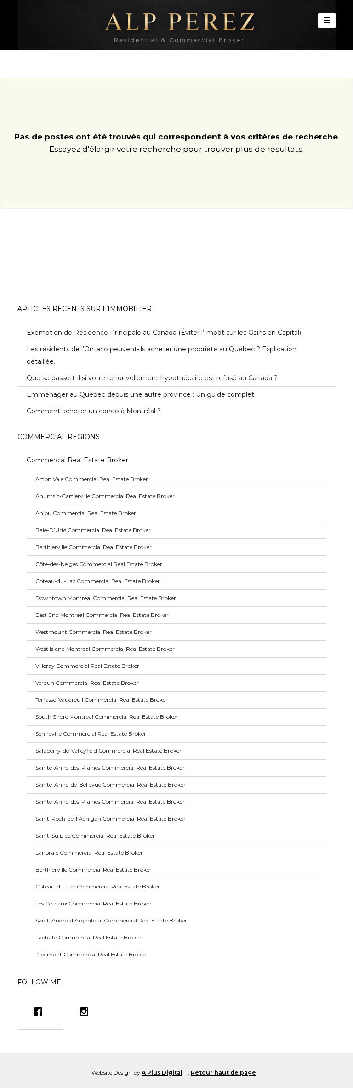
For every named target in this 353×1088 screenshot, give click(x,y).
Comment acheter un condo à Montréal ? (94, 411)
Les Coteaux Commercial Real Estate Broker (93, 903)
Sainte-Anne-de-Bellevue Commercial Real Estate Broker (110, 784)
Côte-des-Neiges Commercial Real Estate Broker (98, 564)
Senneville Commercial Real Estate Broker (90, 733)
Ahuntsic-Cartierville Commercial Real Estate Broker (105, 496)
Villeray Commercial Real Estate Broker (87, 665)
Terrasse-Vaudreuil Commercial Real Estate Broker (101, 699)
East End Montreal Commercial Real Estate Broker (102, 614)
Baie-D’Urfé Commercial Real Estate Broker (93, 530)
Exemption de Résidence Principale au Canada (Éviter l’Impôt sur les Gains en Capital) (164, 332)
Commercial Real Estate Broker (77, 460)
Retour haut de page (223, 1072)
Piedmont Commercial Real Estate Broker (91, 954)
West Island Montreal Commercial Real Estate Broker (105, 648)
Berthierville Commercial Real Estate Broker (93, 547)
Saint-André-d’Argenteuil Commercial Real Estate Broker (111, 920)
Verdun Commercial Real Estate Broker (87, 682)
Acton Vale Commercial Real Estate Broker (91, 479)
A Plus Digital (162, 1072)
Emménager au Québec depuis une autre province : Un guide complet (140, 394)
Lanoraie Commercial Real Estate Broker (89, 852)
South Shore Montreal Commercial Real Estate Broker (106, 716)
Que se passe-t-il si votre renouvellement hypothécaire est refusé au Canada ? (152, 378)
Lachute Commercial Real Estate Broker (88, 937)
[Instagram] (86, 1011)
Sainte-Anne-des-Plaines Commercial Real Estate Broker (110, 767)
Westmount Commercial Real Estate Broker (93, 631)
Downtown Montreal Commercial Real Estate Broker (105, 597)
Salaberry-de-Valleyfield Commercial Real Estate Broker (108, 750)
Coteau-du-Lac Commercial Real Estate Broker (97, 580)
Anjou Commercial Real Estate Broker (85, 513)
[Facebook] (40, 1011)
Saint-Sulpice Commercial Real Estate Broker (95, 835)
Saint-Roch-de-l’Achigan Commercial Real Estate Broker (110, 818)
